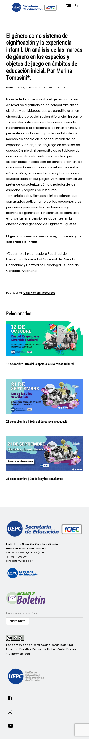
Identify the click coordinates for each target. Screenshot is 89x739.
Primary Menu (69, 5)
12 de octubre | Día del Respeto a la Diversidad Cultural (40, 364)
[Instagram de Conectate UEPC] (10, 711)
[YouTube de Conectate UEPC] (10, 725)
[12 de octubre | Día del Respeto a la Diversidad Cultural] (44, 338)
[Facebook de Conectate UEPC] (10, 697)
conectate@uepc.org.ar (19, 560)
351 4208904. (19, 556)
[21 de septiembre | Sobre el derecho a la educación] (44, 396)
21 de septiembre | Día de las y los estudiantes (35, 479)
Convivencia (15, 87)
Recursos (33, 87)
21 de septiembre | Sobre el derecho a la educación (37, 421)
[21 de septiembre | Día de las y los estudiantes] (44, 453)
